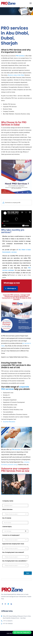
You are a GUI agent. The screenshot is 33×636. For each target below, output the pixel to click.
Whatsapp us (11, 288)
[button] (21, 632)
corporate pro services (16, 437)
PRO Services (16, 449)
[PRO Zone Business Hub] (8, 3)
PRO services (20, 56)
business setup (12, 464)
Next (27, 573)
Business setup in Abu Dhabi (16, 75)
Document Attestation (9, 421)
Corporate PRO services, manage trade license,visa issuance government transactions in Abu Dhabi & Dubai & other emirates (16, 297)
